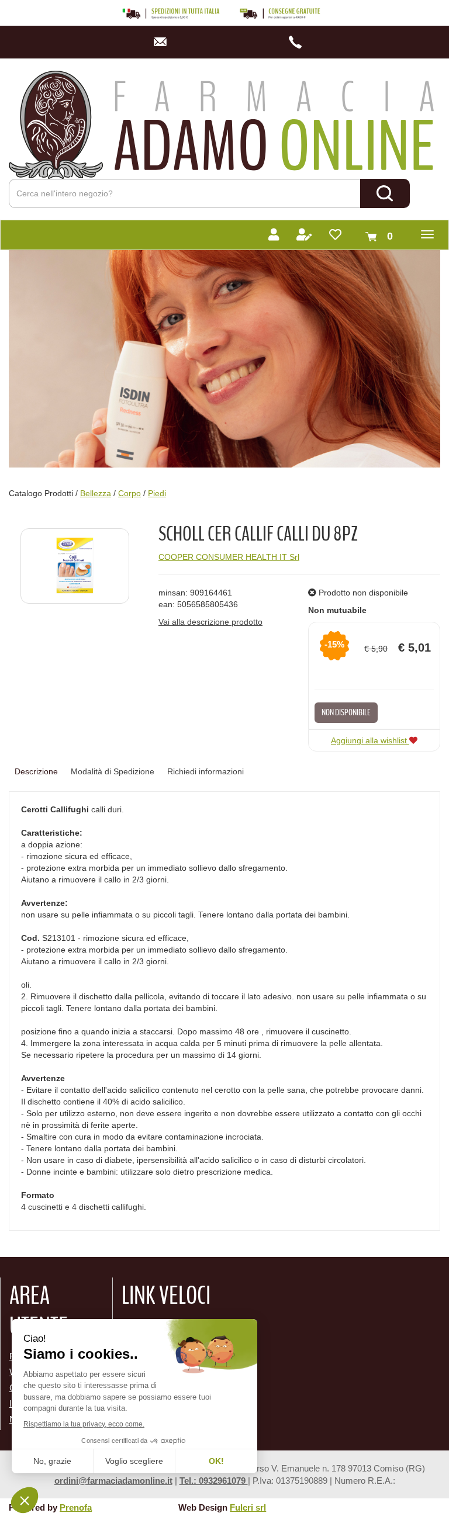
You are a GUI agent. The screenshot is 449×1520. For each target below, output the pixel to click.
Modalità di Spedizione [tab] (112, 771)
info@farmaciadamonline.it (164, 42)
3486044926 (298, 42)
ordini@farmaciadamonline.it (113, 1481)
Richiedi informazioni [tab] (205, 771)
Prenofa (76, 1507)
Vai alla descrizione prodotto (210, 621)
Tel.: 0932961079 (213, 1481)
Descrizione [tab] (36, 771)
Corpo (129, 493)
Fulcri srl (248, 1507)
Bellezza (95, 493)
